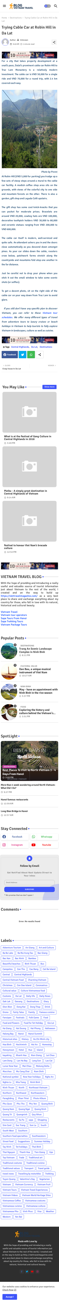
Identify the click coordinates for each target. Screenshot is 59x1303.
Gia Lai (50, 1023)
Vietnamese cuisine (12, 1206)
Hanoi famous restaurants (14, 799)
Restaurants (8, 1119)
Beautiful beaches (11, 963)
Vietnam (7, 1184)
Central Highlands (20, 347)
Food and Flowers (11, 1023)
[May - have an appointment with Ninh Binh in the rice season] (9, 692)
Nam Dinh (39, 1071)
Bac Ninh (19, 958)
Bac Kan (6, 958)
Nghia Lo (7, 1082)
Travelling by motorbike (29, 1173)
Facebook (11, 354)
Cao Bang (33, 969)
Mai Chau (26, 1066)
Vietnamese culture (35, 1206)
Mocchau (7, 1071)
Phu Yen (33, 1103)
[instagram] (37, 1272)
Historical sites (10, 1039)
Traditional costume (12, 1163)
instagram (17, 845)
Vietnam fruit (43, 1184)
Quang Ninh (40, 1109)
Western (7, 1216)
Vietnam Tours (10, 1189)
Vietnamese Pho (10, 1211)
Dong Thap (35, 1006)
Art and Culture (46, 947)
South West (8, 1130)
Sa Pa (21, 1119)
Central (6, 974)
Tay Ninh (7, 1146)
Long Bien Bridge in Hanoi (14, 811)
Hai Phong (35, 1028)
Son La (33, 1125)
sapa (31, 1119)
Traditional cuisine (35, 1163)
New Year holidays (32, 1076)
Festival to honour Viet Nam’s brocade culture (25, 547)
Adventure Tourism (12, 947)
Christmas (7, 985)
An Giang (29, 947)
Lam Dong (7, 1060)
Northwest (21, 1093)
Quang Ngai (24, 1109)
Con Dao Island (24, 985)
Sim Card (7, 1125)
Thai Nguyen (9, 1152)
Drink (47, 1006)
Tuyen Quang (9, 1179)
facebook (17, 836)
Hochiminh (21, 1044)
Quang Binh (47, 1103)
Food (45, 1017)
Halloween (50, 1028)
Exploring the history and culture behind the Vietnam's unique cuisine (36, 711)
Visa (39, 1211)
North (21, 1087)
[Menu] (4, 6)
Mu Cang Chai (23, 1071)
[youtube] (32, 1272)
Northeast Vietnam (38, 1087)
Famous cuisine (47, 1012)
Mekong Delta (42, 1066)
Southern (22, 1130)
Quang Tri (7, 1114)
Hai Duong (21, 1028)
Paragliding (8, 1098)
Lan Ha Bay (22, 1060)
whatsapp (46, 836)
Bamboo (32, 958)
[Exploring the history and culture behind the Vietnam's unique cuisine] (9, 712)
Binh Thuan (30, 963)
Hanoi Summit (35, 1033)
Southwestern (39, 1136)
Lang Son (36, 1060)
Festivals (20, 1017)
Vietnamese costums (35, 1200)
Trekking (49, 1173)
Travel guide (43, 1168)
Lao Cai (48, 1060)
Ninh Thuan (8, 1087)
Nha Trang (21, 1082)
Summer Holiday (42, 1141)
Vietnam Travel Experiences (34, 1189)
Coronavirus (41, 985)
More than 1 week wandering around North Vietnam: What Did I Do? (28, 786)
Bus (42, 963)
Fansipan (7, 1017)
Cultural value (9, 990)
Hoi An (34, 1044)
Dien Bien (7, 1006)
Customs (7, 996)
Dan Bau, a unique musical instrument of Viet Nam (35, 671)
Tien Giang (39, 1152)
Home (4, 17)
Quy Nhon (37, 1114)
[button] (47, 6)
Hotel (21, 1050)
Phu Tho (21, 1103)
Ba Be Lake (8, 953)
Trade (21, 1157)
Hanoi (21, 1033)
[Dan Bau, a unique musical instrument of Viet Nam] (9, 671)
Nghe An (49, 1076)
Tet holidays (21, 1146)
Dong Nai (21, 1006)
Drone (6, 1012)
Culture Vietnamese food (33, 990)
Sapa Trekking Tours (12, 621)
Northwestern (37, 1093)
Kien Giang (36, 1055)
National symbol (11, 1076)
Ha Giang (7, 1028)
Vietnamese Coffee (12, 1200)
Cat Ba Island (49, 969)
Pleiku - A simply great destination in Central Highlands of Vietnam (25, 492)
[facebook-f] (22, 1272)
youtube (46, 845)
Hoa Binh (7, 1044)
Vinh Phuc (28, 1211)
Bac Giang (42, 953)
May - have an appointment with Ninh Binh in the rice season (38, 691)
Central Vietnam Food (13, 980)
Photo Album (39, 1098)
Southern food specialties (15, 1136)
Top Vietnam (9, 1157)
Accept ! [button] (10, 1296)
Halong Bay (8, 1033)
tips (51, 1152)
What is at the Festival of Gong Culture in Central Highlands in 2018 (27, 438)
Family (31, 1012)
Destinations (16, 17)
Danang (18, 1001)
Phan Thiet (23, 1098)
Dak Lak (6, 1001)
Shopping (42, 1119)
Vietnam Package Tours (14, 624)
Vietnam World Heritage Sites (36, 1195)
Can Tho (21, 969)
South (44, 1125)
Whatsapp (31, 354)
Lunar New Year (10, 1066)
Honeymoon (8, 1050)
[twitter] (27, 1272)
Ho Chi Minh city (41, 1039)
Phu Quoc (7, 1103)
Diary (46, 1001)
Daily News (44, 996)
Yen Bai (18, 1216)
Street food (8, 1141)
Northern (7, 1093)
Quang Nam (8, 1109)
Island (40, 1050)
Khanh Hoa (21, 1055)
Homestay (47, 1044)
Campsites (8, 969)
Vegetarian (44, 1179)
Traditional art (35, 1157)
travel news (8, 1173)
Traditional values (11, 1168)
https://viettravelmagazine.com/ (19, 596)
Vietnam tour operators (14, 615)
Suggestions (24, 1141)
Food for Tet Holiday (33, 1023)
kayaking (7, 1055)
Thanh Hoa (25, 1152)
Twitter (22, 354)
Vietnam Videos (10, 1195)
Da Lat (34, 347)
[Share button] (40, 354)
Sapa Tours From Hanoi (14, 618)
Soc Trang (20, 1125)
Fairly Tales (18, 1012)
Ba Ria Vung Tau (25, 953)
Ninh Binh (35, 1082)
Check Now (7, 1289)
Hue (30, 1050)
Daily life (30, 996)
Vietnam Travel (9, 612)
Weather (50, 1211)
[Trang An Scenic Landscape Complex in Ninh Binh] (9, 651)
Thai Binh (36, 1146)
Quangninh (21, 1114)
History (25, 1039)
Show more (49, 387)
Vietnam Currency (24, 1184)
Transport (28, 1168)
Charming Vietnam (37, 980)
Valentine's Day (27, 1179)
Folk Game (34, 1017)
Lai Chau (50, 1055)
